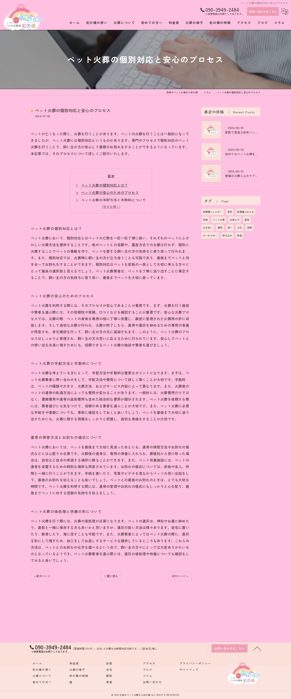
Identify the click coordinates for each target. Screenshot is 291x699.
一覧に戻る (111, 576)
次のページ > (180, 576)
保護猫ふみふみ (245, 211)
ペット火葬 (219, 219)
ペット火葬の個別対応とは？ (104, 185)
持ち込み (227, 235)
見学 (229, 211)
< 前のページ (42, 576)
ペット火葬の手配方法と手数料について (113, 200)
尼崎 (205, 219)
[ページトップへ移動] (257, 648)
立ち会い (208, 227)
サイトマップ (189, 670)
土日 (239, 227)
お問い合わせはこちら (263, 11)
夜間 (249, 227)
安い (229, 227)
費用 (220, 227)
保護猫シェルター (212, 211)
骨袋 (239, 235)
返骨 (246, 219)
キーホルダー (210, 235)
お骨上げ (235, 219)
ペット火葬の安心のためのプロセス (110, 192)
